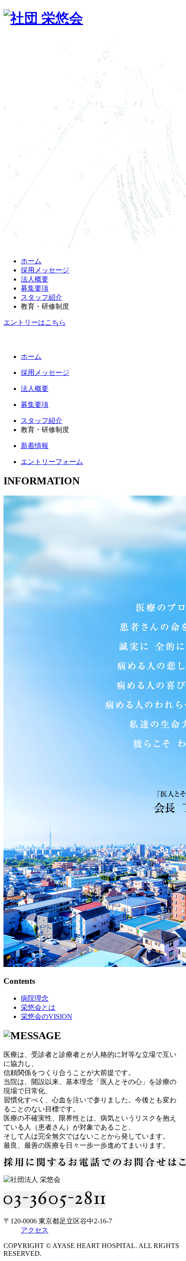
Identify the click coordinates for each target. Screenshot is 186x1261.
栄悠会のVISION (46, 1016)
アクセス (34, 1230)
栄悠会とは (38, 1007)
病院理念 (34, 998)
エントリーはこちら (34, 322)
